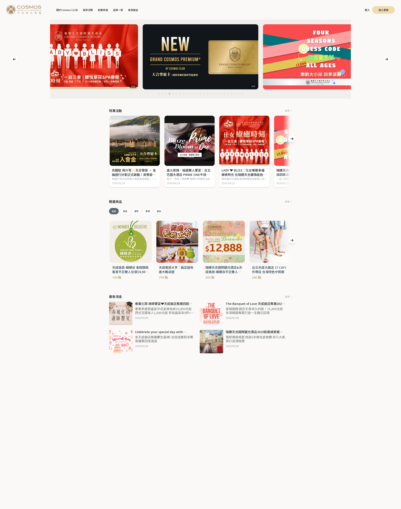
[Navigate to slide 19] (221, 94)
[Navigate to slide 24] (238, 94)
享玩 (159, 211)
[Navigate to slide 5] (173, 94)
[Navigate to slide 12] (197, 94)
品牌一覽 (118, 10)
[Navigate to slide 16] (211, 94)
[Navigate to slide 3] (166, 94)
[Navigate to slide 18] (217, 94)
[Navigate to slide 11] (193, 94)
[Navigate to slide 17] (214, 94)
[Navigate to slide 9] (186, 94)
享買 (148, 211)
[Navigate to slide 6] (176, 94)
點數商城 (103, 10)
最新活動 (88, 10)
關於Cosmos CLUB (67, 10)
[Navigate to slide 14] (204, 94)
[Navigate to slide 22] (231, 94)
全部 (114, 211)
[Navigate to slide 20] (224, 94)
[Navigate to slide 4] (169, 94)
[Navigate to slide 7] (180, 94)
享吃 (136, 211)
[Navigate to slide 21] (228, 94)
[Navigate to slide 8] (183, 94)
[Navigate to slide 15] (207, 94)
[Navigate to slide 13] (200, 94)
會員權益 (133, 10)
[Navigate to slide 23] (235, 94)
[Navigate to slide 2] (162, 94)
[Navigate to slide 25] (242, 94)
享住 (125, 211)
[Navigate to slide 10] (190, 94)
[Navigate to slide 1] (159, 94)
